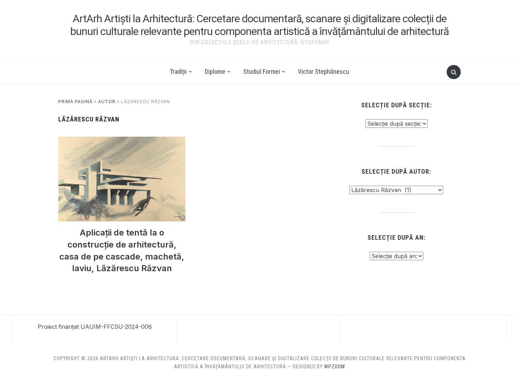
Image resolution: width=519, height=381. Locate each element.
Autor (106, 101)
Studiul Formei (261, 71)
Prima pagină (75, 101)
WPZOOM (334, 366)
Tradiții (178, 71)
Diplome (215, 71)
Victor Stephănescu (323, 71)
